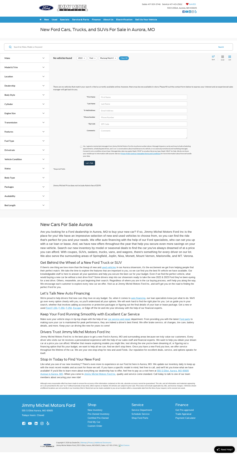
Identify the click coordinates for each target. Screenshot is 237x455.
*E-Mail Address (89, 110)
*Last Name (91, 104)
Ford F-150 (51, 308)
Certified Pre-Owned (98, 418)
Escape (77, 308)
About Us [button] (108, 19)
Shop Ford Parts (140, 418)
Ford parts (184, 319)
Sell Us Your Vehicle (146, 19)
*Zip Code (91, 124)
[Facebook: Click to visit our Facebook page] (183, 12)
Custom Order (95, 426)
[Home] (40, 20)
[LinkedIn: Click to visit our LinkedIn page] (190, 12)
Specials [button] (64, 19)
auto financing (138, 298)
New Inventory (95, 410)
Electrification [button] (124, 19)
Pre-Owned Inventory (98, 414)
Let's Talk (89, 163)
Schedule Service (140, 414)
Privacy (90, 443)
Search (221, 47)
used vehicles (109, 267)
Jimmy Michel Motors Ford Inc (99, 374)
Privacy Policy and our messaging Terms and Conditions (140, 154)
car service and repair (119, 319)
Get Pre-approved (184, 410)
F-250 (69, 308)
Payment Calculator (185, 418)
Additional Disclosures (103, 443)
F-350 (61, 308)
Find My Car (94, 422)
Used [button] (54, 19)
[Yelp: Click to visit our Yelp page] (195, 12)
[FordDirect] (47, 445)
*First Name (91, 97)
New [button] (46, 19)
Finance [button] (96, 19)
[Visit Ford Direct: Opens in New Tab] (124, 445)
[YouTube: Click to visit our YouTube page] (186, 12)
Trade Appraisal (183, 414)
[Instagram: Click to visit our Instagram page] (192, 12)
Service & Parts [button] (80, 19)
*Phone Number (89, 117)
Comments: (91, 130)
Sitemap (84, 443)
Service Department (142, 410)
